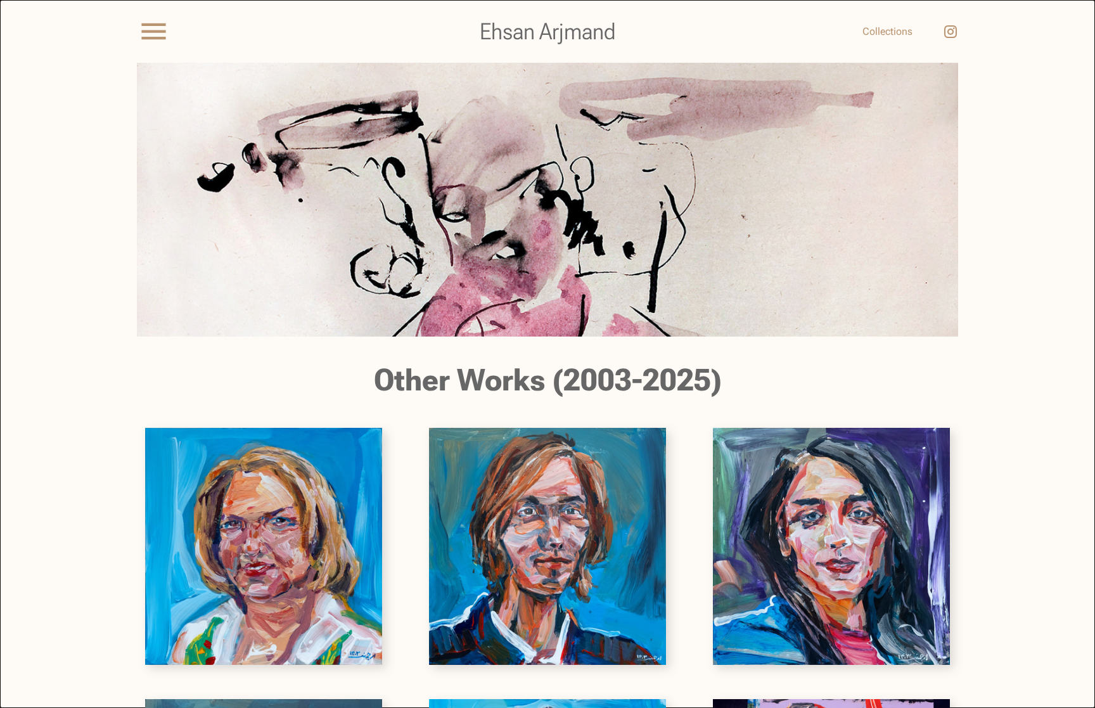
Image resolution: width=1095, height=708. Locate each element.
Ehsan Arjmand (548, 31)
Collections (887, 31)
